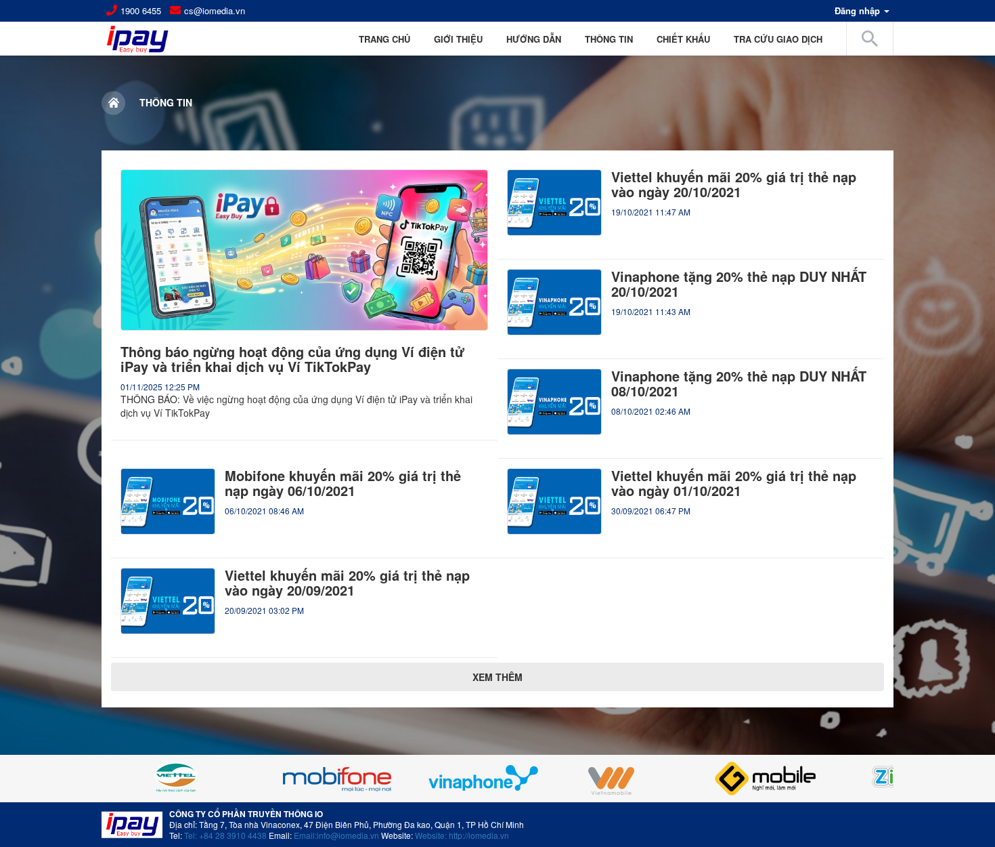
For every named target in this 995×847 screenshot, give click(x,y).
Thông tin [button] (609, 39)
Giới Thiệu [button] (458, 39)
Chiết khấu (683, 39)
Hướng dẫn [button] (533, 39)
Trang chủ (384, 39)
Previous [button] (135, 779)
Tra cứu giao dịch (778, 39)
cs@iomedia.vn (214, 11)
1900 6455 (140, 11)
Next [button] (860, 779)
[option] (241, 779)
